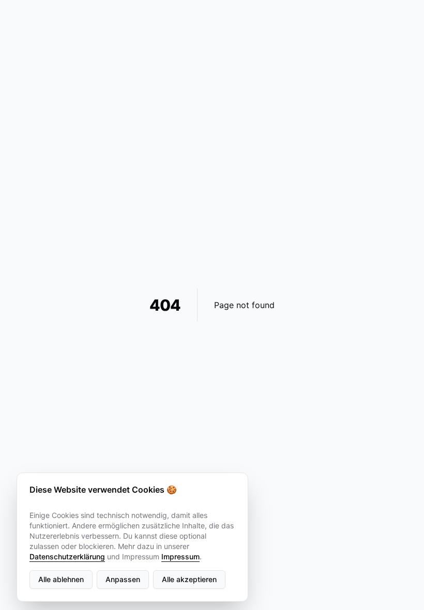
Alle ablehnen (61, 579)
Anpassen (122, 579)
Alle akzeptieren (189, 579)
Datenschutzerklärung (67, 556)
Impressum (180, 556)
